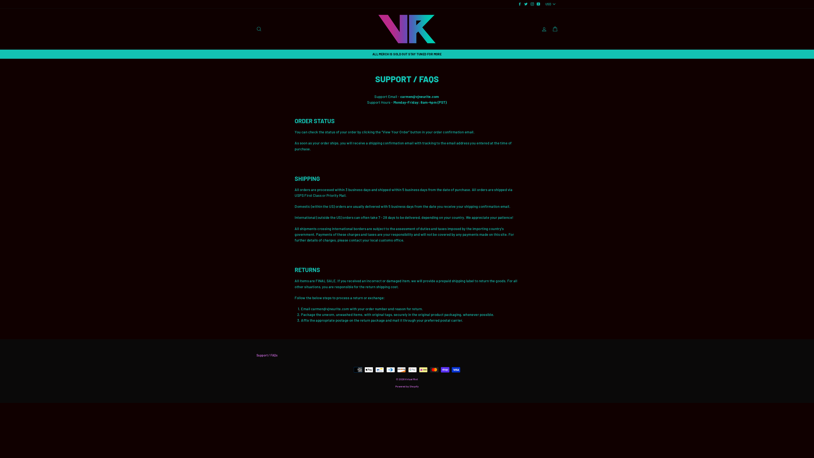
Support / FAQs (266, 355)
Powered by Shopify (407, 386)
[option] (407, 54)
